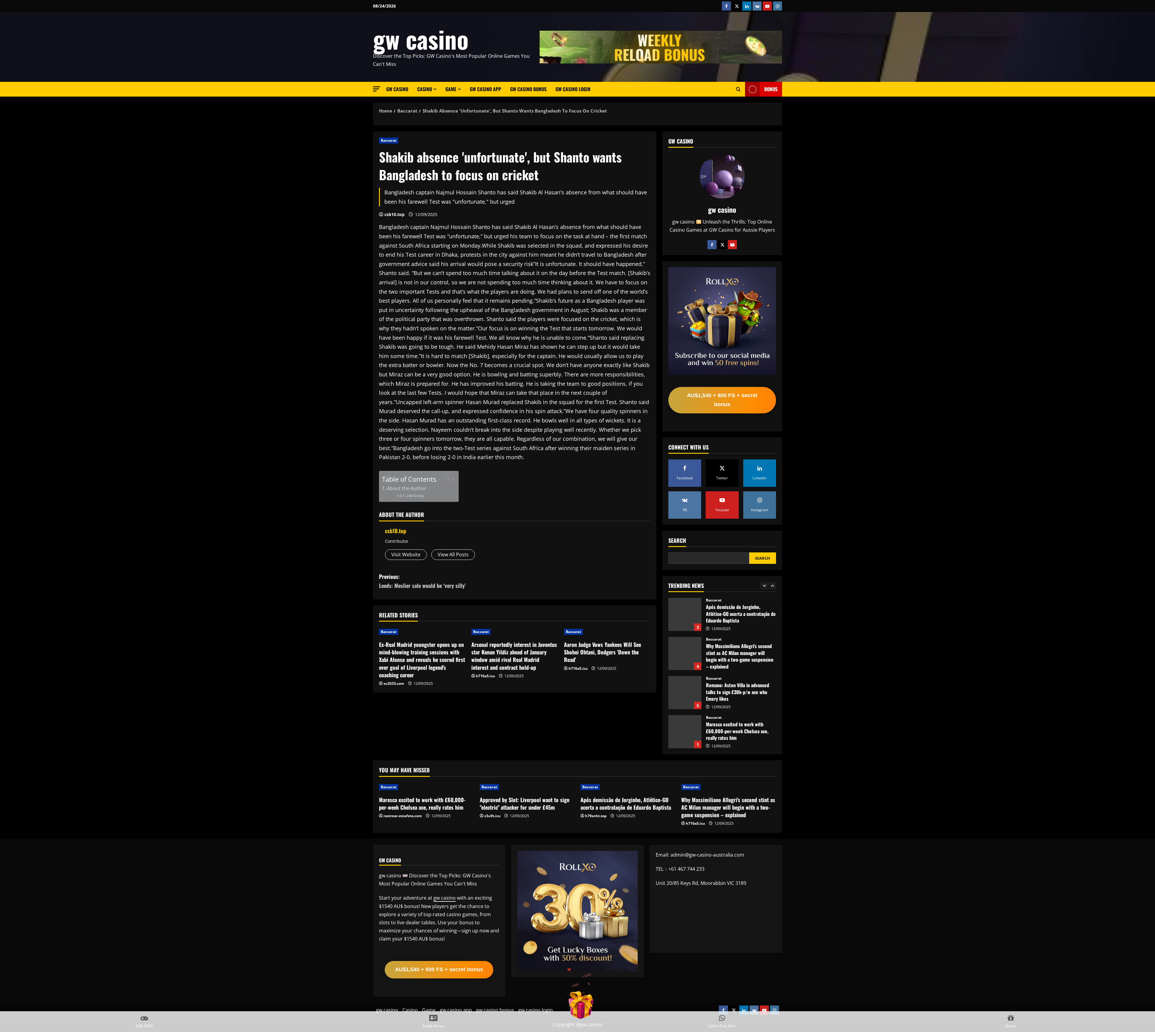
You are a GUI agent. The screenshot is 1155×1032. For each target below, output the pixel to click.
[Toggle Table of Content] (446, 479)
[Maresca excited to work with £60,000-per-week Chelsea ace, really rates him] (426, 787)
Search (677, 540)
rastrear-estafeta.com (402, 815)
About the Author (407, 488)
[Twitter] (722, 244)
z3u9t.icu (492, 815)
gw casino (421, 39)
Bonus (771, 89)
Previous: (422, 581)
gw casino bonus (528, 89)
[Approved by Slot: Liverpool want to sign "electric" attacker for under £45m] (527, 787)
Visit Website (405, 554)
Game (450, 89)
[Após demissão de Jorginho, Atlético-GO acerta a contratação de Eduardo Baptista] (628, 787)
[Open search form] (738, 89)
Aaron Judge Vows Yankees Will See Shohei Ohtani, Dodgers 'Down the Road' (602, 652)
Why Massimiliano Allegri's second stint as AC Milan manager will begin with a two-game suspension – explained (684, 614)
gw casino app (485, 89)
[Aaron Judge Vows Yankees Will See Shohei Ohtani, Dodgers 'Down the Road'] (607, 631)
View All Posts (453, 554)
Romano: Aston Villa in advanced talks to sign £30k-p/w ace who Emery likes (684, 653)
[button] (376, 88)
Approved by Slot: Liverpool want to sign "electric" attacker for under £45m (684, 731)
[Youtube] (732, 244)
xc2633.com (393, 683)
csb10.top (394, 214)
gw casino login (573, 89)
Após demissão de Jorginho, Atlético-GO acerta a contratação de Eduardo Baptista (626, 803)
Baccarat (388, 140)
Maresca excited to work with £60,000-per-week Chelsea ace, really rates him (684, 692)
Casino (424, 89)
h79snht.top (596, 815)
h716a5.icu (485, 675)
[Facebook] (711, 244)
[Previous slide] (764, 585)
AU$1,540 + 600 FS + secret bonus (722, 399)
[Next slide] (772, 585)
